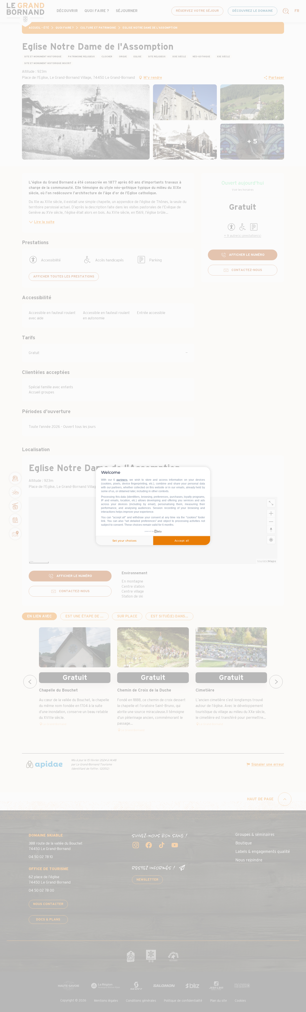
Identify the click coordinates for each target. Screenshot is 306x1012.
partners (121, 479)
